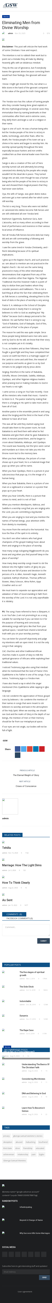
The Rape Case (27, 1030)
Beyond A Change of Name (31, 1220)
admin (10, 33)
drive (17, 1148)
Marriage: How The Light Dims (22, 865)
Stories (6, 16)
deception (7, 1142)
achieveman (8, 1154)
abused (19, 1142)
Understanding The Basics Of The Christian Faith (35, 1066)
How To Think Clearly (16, 882)
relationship (23, 1154)
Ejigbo (41, 1154)
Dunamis (24, 1016)
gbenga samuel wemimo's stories (27, 1136)
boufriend (43, 1142)
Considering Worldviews (33, 1079)
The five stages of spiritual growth (32, 973)
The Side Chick (27, 987)
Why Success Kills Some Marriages (35, 1233)
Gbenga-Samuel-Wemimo (14, 1160)
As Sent (7, 900)
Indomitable (25, 1001)
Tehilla (6, 848)
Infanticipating (26, 1207)
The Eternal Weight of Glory (26, 775)
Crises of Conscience (26, 786)
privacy (6, 1136)
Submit (43, 941)
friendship (27, 1148)
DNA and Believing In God (34, 1093)
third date (7, 1148)
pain (34, 1154)
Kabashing (30, 1142)
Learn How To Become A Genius (33, 1109)
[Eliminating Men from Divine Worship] (26, 40)
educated (40, 1148)
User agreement (25, 1291)
